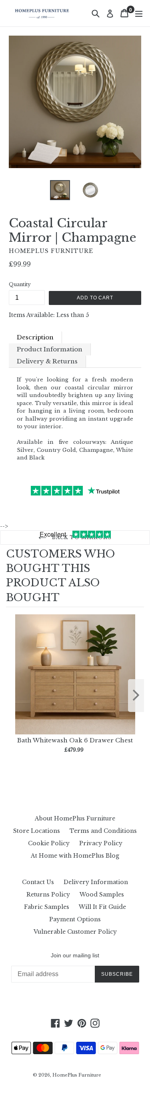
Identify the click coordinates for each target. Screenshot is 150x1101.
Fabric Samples (46, 906)
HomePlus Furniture (76, 1075)
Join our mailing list (75, 955)
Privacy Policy (100, 843)
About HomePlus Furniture (75, 818)
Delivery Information (96, 882)
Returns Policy (48, 894)
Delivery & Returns (47, 361)
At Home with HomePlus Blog (75, 855)
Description (35, 337)
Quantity (20, 284)
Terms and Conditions (103, 830)
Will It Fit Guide (102, 906)
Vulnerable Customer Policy (75, 931)
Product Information (49, 349)
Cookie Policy (49, 843)
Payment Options (75, 919)
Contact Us (38, 882)
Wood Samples (102, 894)
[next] (136, 695)
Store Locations (36, 830)
